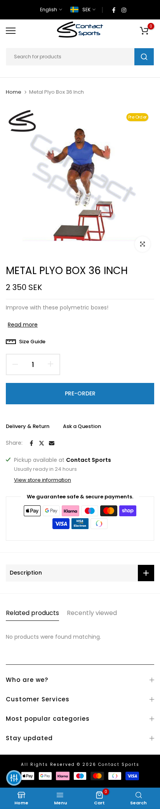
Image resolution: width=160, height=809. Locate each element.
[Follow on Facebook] (114, 10)
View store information (42, 480)
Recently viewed (92, 612)
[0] (144, 30)
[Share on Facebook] (31, 443)
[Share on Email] (52, 443)
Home (13, 92)
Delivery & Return (27, 426)
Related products (32, 612)
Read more (23, 324)
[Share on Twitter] (41, 443)
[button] (14, 778)
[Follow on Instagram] (124, 10)
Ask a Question (82, 426)
